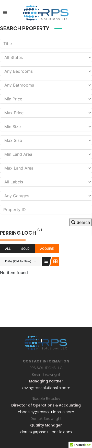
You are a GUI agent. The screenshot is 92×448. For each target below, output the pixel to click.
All (8, 249)
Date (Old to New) (18, 261)
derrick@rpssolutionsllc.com (46, 431)
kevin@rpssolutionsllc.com (46, 387)
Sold (25, 249)
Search (82, 222)
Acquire (47, 249)
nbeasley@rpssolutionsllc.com (46, 411)
